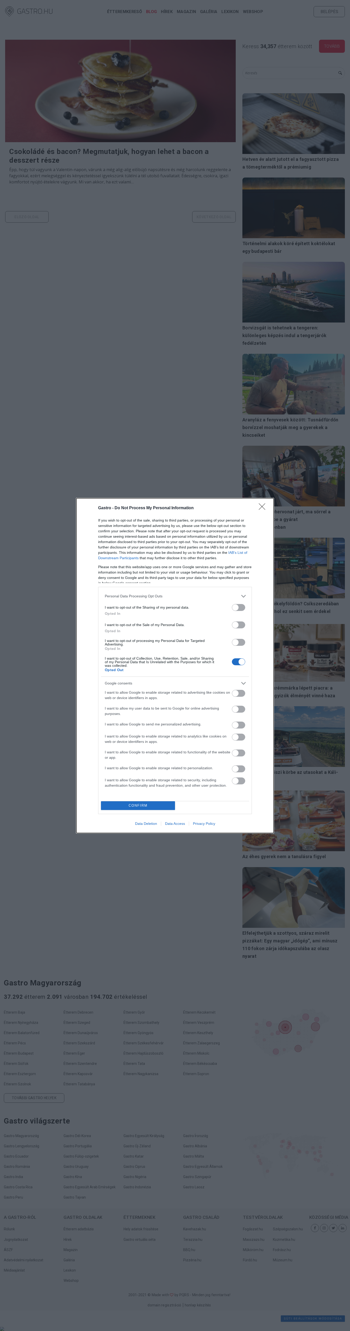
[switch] (238, 607)
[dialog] (175, 665)
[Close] (264, 508)
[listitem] (175, 596)
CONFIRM (138, 805)
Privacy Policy (204, 824)
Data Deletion (146, 824)
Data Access (175, 824)
